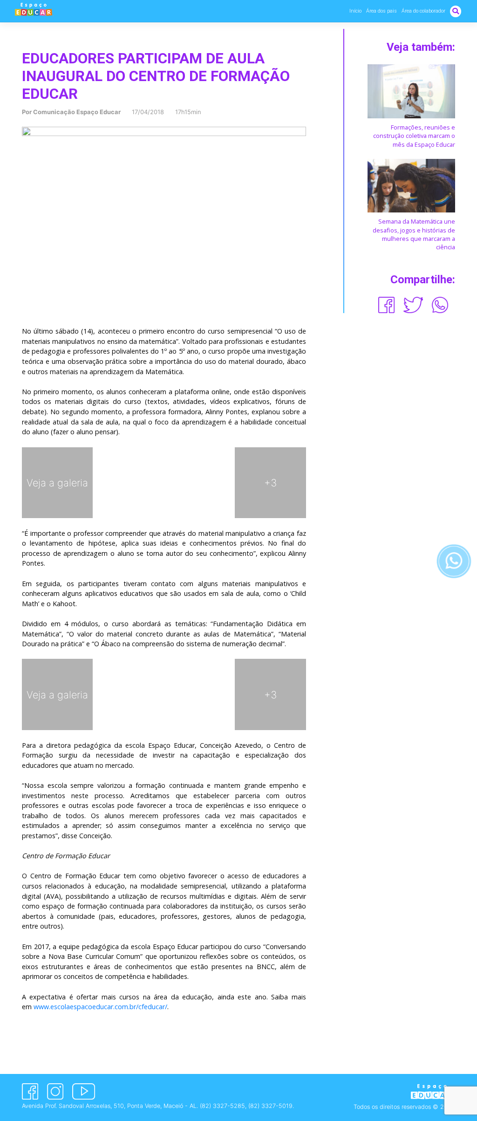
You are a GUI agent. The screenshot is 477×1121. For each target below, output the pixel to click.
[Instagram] (55, 1091)
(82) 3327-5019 (270, 1105)
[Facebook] (30, 1091)
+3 (270, 483)
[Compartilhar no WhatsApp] (440, 305)
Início (355, 11)
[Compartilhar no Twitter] (413, 305)
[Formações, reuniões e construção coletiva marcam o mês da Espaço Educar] (411, 91)
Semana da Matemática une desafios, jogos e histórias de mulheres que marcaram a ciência (414, 234)
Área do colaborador (423, 11)
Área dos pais (381, 11)
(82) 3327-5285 (222, 1105)
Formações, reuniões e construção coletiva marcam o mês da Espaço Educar (414, 136)
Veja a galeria (57, 483)
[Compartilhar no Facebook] (386, 305)
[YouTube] (83, 1091)
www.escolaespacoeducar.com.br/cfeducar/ (100, 1006)
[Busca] (455, 11)
